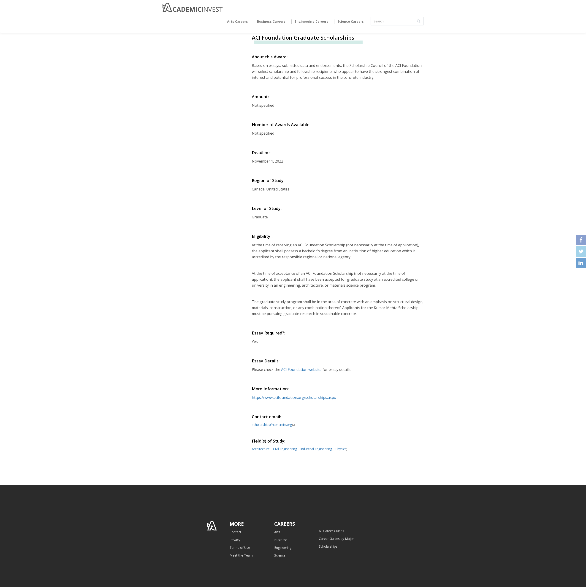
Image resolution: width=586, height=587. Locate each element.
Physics (340, 449)
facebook (581, 240)
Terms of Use (240, 547)
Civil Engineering (285, 449)
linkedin (581, 263)
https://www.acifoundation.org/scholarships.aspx (294, 397)
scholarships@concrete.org (273, 424)
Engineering (282, 547)
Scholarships (328, 546)
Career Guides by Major (336, 538)
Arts (277, 532)
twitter (581, 251)
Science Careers (350, 21)
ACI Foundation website (301, 369)
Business (281, 540)
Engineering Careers (311, 21)
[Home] (192, 8)
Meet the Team (241, 555)
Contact (235, 532)
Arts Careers (237, 21)
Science (279, 555)
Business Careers (271, 21)
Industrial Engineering (316, 449)
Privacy (235, 540)
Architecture (261, 449)
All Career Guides (331, 531)
